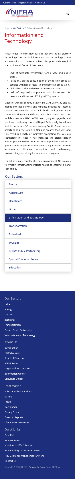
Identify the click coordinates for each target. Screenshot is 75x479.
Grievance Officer (14, 378)
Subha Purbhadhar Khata (18, 391)
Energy (13, 184)
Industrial (15, 234)
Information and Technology (26, 217)
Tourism (14, 242)
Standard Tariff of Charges (19, 445)
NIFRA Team (11, 363)
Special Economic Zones (23, 259)
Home (7, 28)
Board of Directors (14, 358)
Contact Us (40, 2)
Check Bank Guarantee (17, 422)
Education (15, 267)
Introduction (11, 347)
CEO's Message (13, 353)
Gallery (6, 2)
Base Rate (10, 435)
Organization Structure (17, 368)
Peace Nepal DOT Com (50, 467)
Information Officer (15, 373)
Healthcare (15, 201)
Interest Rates (12, 440)
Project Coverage (25, 2)
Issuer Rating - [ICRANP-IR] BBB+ (22, 450)
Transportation (18, 226)
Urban (13, 209)
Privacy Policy (12, 412)
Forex (13, 2)
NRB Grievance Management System (24, 455)
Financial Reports (14, 417)
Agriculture (16, 192)
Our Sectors (18, 28)
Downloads (11, 407)
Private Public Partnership (25, 251)
